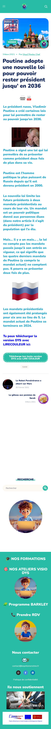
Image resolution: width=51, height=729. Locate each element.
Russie (24, 367)
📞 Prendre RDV (25, 614)
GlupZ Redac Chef (31, 54)
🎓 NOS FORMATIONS (26, 558)
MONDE (12, 42)
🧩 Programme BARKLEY (25, 604)
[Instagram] (18, 672)
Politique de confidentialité (25, 679)
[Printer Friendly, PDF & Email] (25, 98)
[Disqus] (26, 440)
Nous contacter (25, 652)
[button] (25, 357)
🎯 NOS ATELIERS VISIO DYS (25, 571)
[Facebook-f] (25, 672)
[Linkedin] (32, 672)
